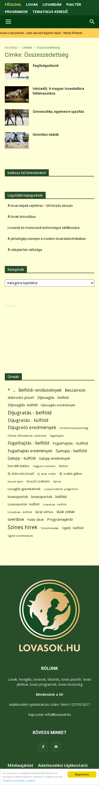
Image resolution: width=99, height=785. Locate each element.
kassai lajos (15, 481)
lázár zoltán (66, 511)
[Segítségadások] (17, 71)
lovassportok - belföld (49, 496)
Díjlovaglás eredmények (58, 405)
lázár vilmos (44, 512)
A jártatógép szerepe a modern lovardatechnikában (47, 239)
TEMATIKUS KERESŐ (50, 11)
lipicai (57, 481)
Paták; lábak (35, 520)
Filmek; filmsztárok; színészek (27, 435)
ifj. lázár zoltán (46, 473)
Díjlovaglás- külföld (22, 405)
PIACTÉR (73, 4)
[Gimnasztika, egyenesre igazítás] (17, 117)
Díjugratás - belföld (29, 412)
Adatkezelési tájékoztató (63, 765)
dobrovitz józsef (21, 397)
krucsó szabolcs (38, 481)
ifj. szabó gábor (70, 473)
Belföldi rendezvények (40, 390)
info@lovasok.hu (58, 714)
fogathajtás (57, 435)
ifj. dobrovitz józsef (21, 474)
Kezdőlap (11, 47)
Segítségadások (46, 66)
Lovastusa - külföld (20, 512)
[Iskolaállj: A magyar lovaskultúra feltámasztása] (17, 94)
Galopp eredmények (54, 458)
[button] (92, 21)
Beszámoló (75, 390)
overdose (16, 519)
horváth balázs (19, 466)
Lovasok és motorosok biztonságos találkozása (44, 228)
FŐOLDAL (13, 4)
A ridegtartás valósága (25, 250)
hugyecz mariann (44, 466)
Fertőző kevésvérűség (74, 428)
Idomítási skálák (46, 134)
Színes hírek (22, 527)
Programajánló (60, 519)
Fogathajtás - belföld (28, 443)
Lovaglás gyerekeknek (24, 489)
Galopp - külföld (22, 458)
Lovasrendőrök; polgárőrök (61, 489)
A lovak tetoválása (22, 217)
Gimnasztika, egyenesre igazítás (58, 111)
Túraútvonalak (50, 528)
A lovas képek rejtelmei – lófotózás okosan (40, 206)
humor (63, 466)
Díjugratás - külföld (28, 420)
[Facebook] (43, 747)
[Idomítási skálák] (17, 140)
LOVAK (32, 4)
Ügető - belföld (72, 528)
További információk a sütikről (19, 780)
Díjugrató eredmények (32, 427)
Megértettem (82, 774)
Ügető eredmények (20, 535)
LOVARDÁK (52, 4)
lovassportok (18, 496)
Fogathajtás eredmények (30, 450)
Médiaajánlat (20, 765)
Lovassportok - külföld (23, 504)
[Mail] (56, 747)
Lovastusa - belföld (55, 504)
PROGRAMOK (16, 11)
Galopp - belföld (71, 450)
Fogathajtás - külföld (70, 443)
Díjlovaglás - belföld (53, 397)
